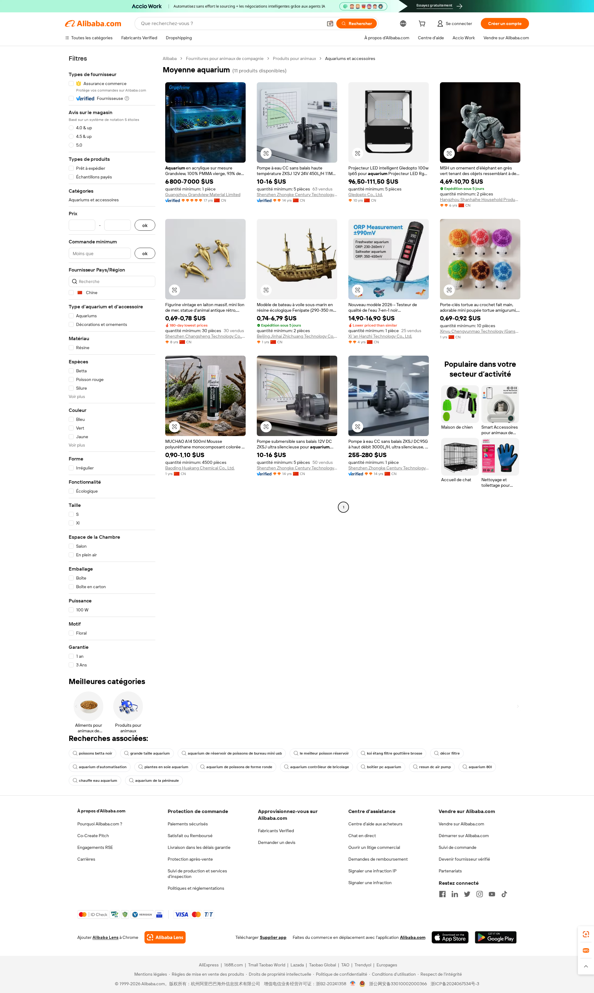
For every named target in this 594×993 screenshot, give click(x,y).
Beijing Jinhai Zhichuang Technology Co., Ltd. (297, 336)
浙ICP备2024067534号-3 (455, 983)
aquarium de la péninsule (157, 780)
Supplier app (273, 937)
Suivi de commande (457, 847)
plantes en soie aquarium (166, 767)
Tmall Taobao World (266, 964)
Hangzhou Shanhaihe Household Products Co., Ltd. (480, 199)
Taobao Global (322, 964)
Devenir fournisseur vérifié (464, 859)
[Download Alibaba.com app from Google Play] (496, 937)
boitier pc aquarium (384, 767)
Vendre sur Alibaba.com (461, 823)
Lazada (297, 964)
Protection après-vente (190, 859)
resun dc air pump (435, 767)
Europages (387, 964)
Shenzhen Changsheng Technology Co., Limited (205, 336)
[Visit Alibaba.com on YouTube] (492, 894)
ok (145, 225)
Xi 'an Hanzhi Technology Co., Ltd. (380, 336)
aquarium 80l (480, 767)
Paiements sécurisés (188, 823)
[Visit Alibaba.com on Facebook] (442, 894)
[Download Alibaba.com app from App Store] (450, 937)
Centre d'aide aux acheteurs (375, 823)
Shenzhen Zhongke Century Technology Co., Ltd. (297, 194)
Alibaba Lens (105, 937)
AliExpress (209, 964)
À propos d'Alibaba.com (101, 810)
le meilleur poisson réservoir (324, 753)
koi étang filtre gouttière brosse (394, 753)
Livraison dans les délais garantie (199, 847)
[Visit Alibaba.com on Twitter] (467, 894)
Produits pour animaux (294, 58)
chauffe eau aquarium (98, 780)
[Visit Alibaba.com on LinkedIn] (454, 894)
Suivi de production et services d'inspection (197, 873)
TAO (345, 964)
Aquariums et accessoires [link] (350, 58)
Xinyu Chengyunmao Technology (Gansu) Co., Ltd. (480, 331)
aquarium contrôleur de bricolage (319, 767)
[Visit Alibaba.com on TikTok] (504, 894)
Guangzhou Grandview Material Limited (202, 194)
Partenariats (450, 870)
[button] (330, 23)
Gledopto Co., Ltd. (365, 194)
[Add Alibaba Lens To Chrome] (165, 937)
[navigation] (112, 362)
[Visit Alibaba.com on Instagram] (479, 894)
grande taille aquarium (150, 753)
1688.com (233, 964)
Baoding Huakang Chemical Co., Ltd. (200, 467)
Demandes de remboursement (378, 859)
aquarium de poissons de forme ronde (239, 767)
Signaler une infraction (370, 882)
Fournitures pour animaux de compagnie (225, 58)
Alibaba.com (412, 937)
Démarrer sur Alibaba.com (464, 835)
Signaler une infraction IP (372, 870)
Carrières (86, 859)
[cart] (423, 24)
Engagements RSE (95, 847)
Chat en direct (362, 835)
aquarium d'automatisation (103, 767)
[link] (586, 934)
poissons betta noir (95, 753)
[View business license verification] (353, 984)
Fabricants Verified (276, 830)
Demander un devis (276, 842)
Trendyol (363, 964)
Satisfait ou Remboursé (190, 835)
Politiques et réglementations (196, 888)
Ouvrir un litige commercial (374, 847)
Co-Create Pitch (93, 835)
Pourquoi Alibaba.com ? (99, 823)
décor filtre (450, 753)
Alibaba (170, 58)
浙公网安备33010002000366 (398, 983)
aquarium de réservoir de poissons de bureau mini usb (235, 753)
